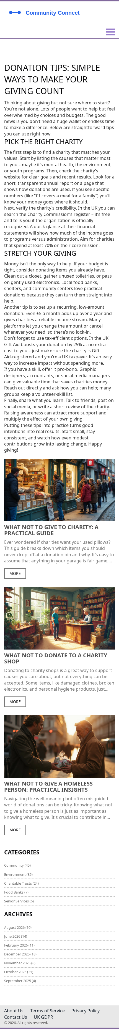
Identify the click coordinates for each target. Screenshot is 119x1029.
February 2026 (19, 945)
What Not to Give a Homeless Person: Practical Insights (48, 787)
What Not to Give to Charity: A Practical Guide (51, 530)
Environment (18, 874)
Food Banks (16, 892)
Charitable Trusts (21, 883)
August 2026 (18, 927)
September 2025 (20, 980)
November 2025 (19, 962)
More (15, 573)
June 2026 (15, 936)
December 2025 (20, 954)
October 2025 (18, 971)
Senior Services (19, 901)
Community (17, 865)
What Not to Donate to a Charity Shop (55, 658)
